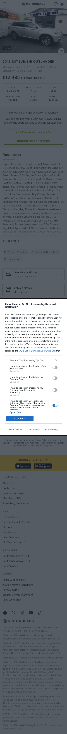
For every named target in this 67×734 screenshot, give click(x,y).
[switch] (55, 367)
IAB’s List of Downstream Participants (37, 350)
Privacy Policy (51, 429)
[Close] (61, 305)
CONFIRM (20, 418)
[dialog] (33, 367)
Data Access (33, 429)
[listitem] (33, 360)
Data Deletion (16, 429)
